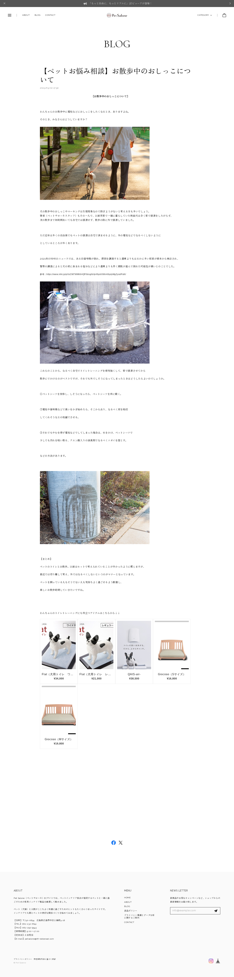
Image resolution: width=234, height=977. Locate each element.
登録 (216, 910)
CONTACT (50, 15)
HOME (127, 897)
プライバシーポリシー (23, 959)
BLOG (38, 15)
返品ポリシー (130, 911)
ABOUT (26, 15)
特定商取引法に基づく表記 (45, 959)
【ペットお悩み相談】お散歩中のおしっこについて (115, 75)
